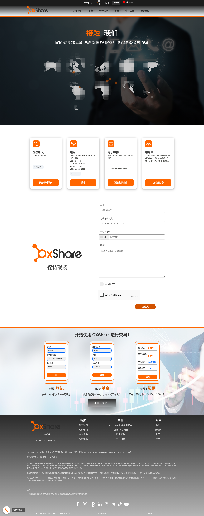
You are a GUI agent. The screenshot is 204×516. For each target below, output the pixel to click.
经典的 (158, 430)
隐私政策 (83, 439)
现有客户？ (110, 284)
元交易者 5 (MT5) (121, 430)
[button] (88, 2)
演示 (158, 439)
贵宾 (158, 434)
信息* (102, 245)
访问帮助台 (158, 182)
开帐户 (116, 3)
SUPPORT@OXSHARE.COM (45, 440)
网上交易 (120, 434)
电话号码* (105, 232)
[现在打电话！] (6, 510)
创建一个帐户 (102, 403)
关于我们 (83, 425)
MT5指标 (120, 439)
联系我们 (83, 430)
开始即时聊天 (45, 182)
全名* (102, 205)
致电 (83, 182)
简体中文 (130, 2)
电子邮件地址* (107, 218)
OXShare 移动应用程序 (120, 425)
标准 (158, 425)
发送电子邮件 (120, 182)
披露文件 (83, 434)
